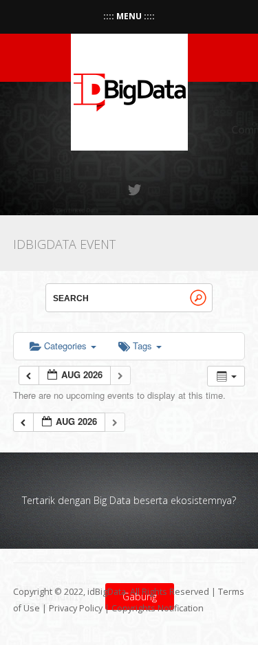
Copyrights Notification (157, 608)
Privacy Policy (76, 608)
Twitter (135, 190)
